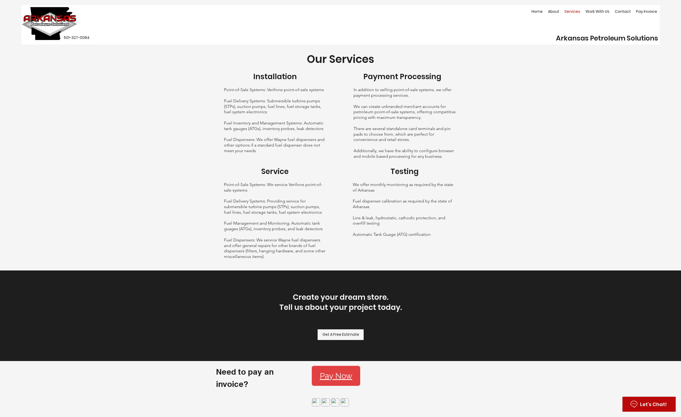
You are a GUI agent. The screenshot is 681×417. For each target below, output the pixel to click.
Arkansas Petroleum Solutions (607, 38)
